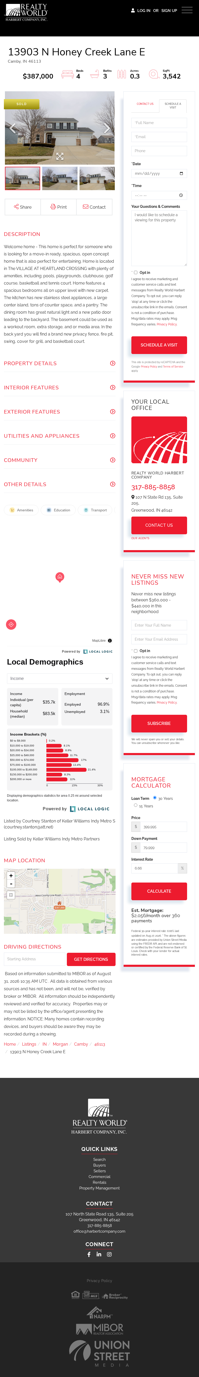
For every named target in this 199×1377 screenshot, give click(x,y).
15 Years (146, 806)
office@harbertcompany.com (99, 1231)
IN (44, 1044)
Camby (81, 1044)
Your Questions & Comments (155, 206)
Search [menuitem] (99, 1159)
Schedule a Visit (173, 105)
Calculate (159, 891)
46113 (99, 1044)
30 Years (165, 798)
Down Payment (144, 839)
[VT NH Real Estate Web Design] (99, 1353)
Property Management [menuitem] (99, 1188)
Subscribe (159, 723)
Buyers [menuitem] (99, 1165)
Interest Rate (142, 859)
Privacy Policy (167, 324)
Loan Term (140, 798)
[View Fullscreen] (11, 895)
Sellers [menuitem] (100, 1171)
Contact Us (145, 103)
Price (135, 818)
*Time (136, 186)
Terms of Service (173, 366)
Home (10, 1044)
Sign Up (169, 10)
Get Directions (91, 959)
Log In (144, 10)
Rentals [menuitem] (99, 1182)
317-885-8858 (153, 487)
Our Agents (140, 538)
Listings (29, 1044)
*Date (136, 164)
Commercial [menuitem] (99, 1176)
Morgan (60, 1044)
